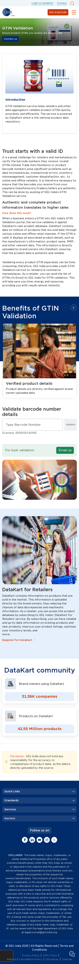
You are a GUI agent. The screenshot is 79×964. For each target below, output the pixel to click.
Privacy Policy (30, 955)
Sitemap (67, 959)
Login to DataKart (42, 3)
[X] (54, 840)
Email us (65, 450)
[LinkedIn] (32, 840)
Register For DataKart (17, 640)
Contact (62, 3)
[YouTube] (39, 840)
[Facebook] (25, 840)
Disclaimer (52, 959)
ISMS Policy (50, 955)
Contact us (10, 38)
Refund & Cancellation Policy (24, 959)
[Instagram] (47, 840)
